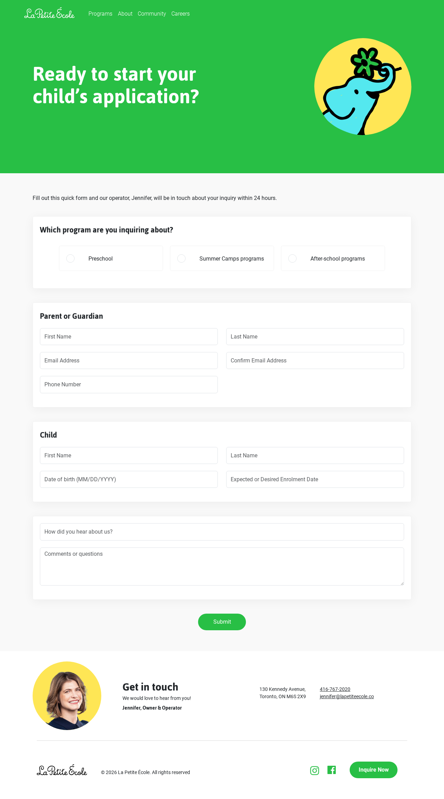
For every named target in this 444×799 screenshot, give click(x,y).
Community (152, 13)
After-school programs (337, 258)
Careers (180, 13)
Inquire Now (374, 769)
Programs (100, 13)
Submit (222, 621)
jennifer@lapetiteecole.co (347, 696)
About (125, 13)
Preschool (100, 258)
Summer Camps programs (231, 258)
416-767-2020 (335, 689)
